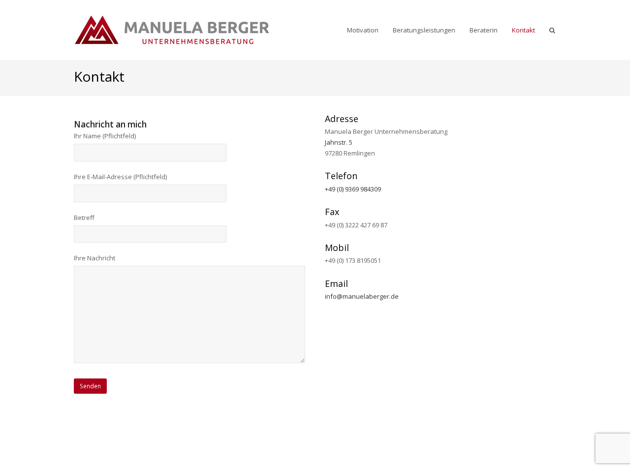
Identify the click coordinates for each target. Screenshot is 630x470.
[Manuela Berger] (172, 28)
